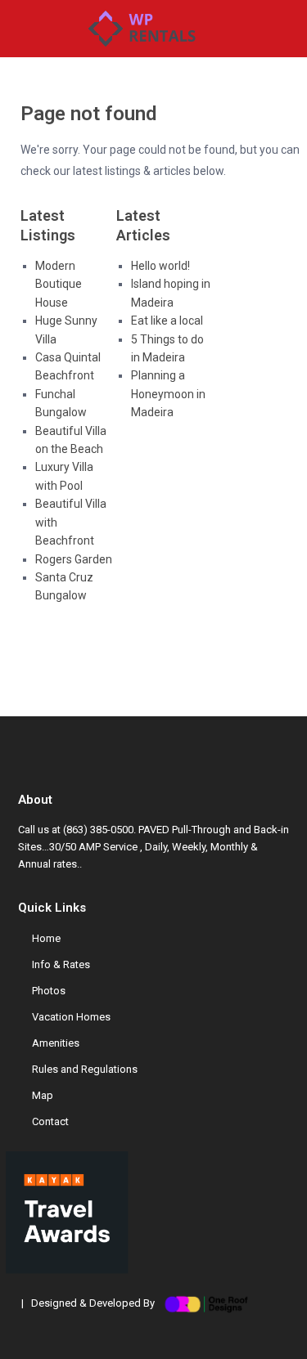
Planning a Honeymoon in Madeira (168, 394)
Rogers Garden (73, 559)
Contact (50, 1121)
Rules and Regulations (85, 1069)
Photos (48, 990)
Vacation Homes (71, 1017)
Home (46, 938)
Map (42, 1095)
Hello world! (160, 265)
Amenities (55, 1043)
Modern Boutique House (58, 284)
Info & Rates (61, 964)
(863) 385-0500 (98, 829)
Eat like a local (167, 320)
